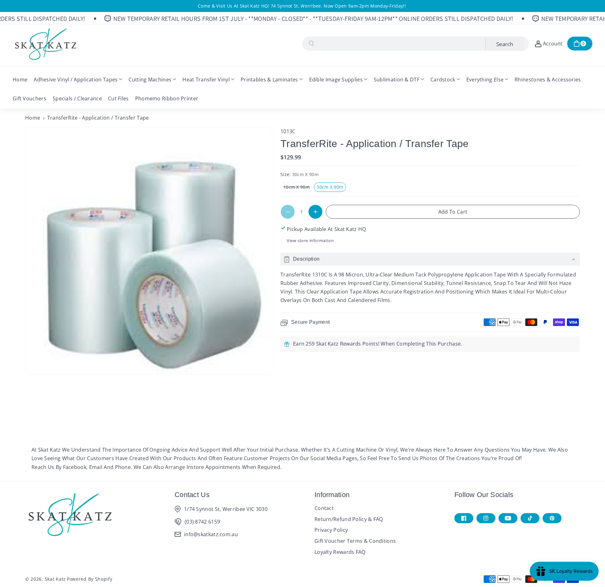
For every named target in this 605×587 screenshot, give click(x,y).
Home (32, 117)
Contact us (192, 495)
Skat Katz (55, 579)
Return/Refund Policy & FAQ (348, 519)
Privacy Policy (331, 529)
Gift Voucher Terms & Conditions (355, 540)
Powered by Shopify (89, 579)
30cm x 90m (331, 188)
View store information (310, 240)
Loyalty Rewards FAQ (340, 551)
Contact (324, 508)
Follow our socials (483, 495)
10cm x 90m (298, 188)
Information (331, 495)
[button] (579, 43)
